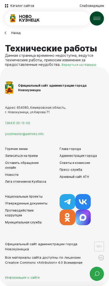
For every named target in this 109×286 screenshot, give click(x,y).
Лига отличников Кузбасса (25, 181)
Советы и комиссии (75, 163)
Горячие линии (16, 149)
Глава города (70, 149)
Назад (16, 33)
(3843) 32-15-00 (17, 123)
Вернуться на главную (79, 65)
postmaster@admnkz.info (24, 134)
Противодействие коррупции (19, 212)
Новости (12, 175)
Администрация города (78, 156)
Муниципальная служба (23, 222)
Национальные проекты (24, 196)
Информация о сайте (22, 277)
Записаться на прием (21, 156)
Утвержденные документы (26, 203)
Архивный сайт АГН (74, 177)
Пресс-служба (71, 169)
